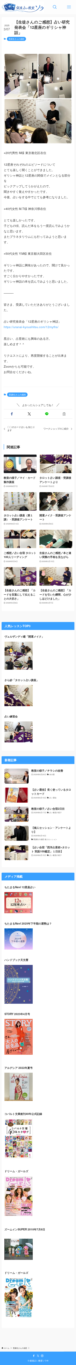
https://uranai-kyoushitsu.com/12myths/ (31, 327)
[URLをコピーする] (64, 414)
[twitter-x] (38, 1355)
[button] (12, 414)
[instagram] (42, 1355)
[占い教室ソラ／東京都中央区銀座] (23, 7)
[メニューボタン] (69, 7)
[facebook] (33, 1355)
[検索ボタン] (55, 7)
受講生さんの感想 (16, 38)
